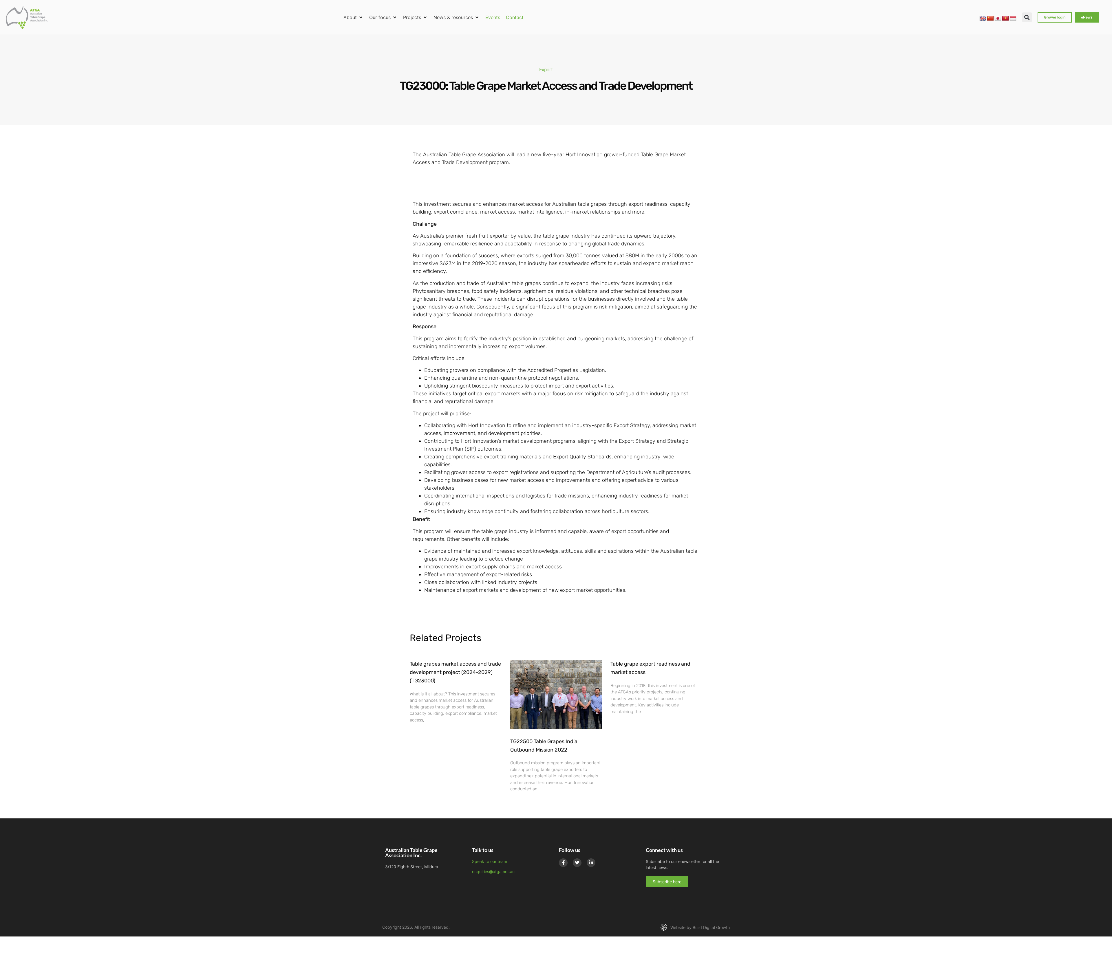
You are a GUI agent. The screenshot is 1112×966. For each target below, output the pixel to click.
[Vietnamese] (1005, 18)
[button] (353, 17)
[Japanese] (997, 18)
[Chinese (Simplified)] (990, 18)
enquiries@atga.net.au (493, 871)
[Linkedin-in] (591, 862)
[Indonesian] (1012, 18)
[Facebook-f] (563, 862)
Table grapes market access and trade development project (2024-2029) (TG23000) (455, 672)
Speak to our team (489, 861)
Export (546, 69)
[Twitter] (577, 862)
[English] (982, 18)
